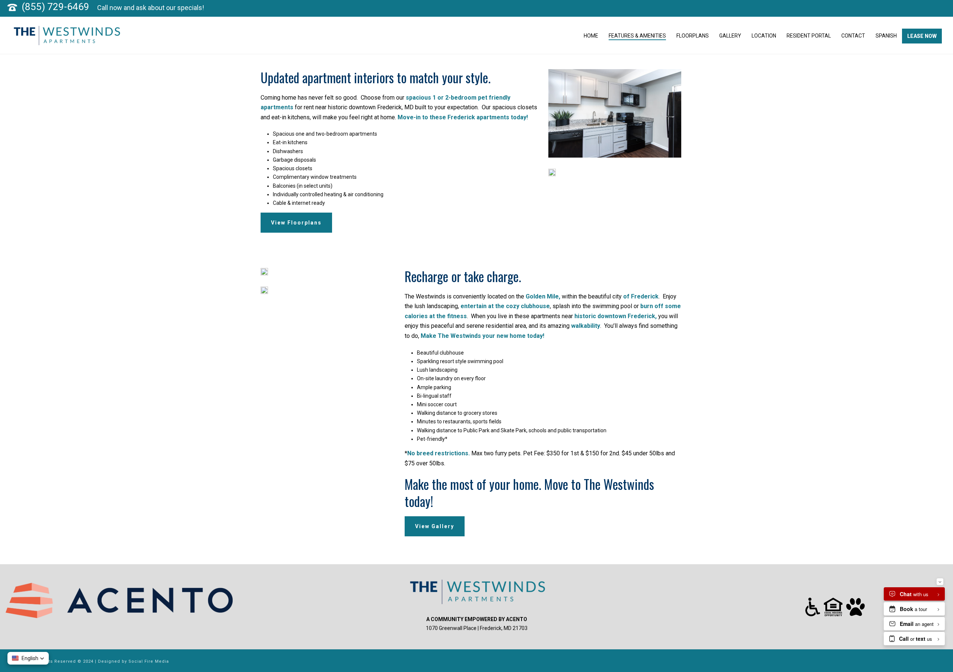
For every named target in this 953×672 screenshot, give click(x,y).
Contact (853, 36)
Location (764, 36)
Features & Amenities (637, 36)
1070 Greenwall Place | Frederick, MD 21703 (477, 628)
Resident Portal (809, 36)
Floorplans (692, 36)
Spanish (886, 36)
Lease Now (922, 36)
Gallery (730, 36)
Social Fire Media (148, 661)
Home (591, 36)
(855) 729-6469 (55, 6)
